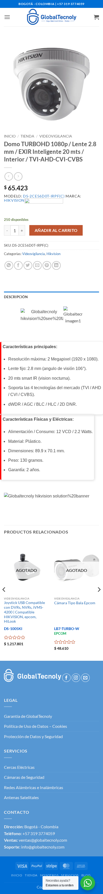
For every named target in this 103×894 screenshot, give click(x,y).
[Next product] (8, 176)
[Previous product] (18, 176)
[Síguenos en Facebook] (66, 677)
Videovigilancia (55, 136)
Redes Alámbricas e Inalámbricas (33, 787)
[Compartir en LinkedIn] (56, 265)
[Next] (99, 600)
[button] (7, 17)
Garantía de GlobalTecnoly (28, 716)
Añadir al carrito (56, 230)
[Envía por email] (37, 265)
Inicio (10, 136)
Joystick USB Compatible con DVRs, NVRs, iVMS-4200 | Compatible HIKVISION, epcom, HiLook (24, 612)
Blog (86, 875)
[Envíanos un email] (85, 677)
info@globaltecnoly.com (42, 846)
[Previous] (4, 600)
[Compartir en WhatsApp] (8, 265)
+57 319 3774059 (38, 833)
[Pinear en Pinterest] (47, 265)
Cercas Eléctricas (19, 767)
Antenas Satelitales (21, 797)
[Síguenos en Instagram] (76, 677)
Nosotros (49, 875)
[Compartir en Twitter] (28, 265)
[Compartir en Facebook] (18, 265)
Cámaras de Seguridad (24, 777)
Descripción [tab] (16, 297)
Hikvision (53, 254)
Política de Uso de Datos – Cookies (35, 726)
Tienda (27, 136)
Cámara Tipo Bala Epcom (74, 603)
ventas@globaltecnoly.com (43, 839)
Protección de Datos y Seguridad (33, 736)
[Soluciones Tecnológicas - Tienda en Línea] (51, 17)
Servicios (70, 875)
